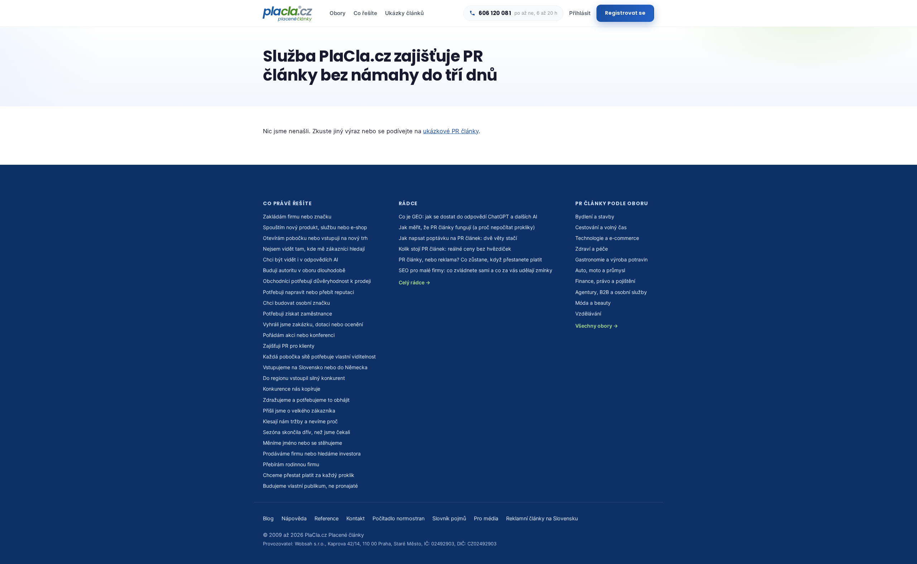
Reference (327, 518)
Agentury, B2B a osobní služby (611, 292)
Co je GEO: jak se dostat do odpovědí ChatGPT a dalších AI (468, 216)
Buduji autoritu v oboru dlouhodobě (304, 270)
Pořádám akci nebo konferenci (299, 335)
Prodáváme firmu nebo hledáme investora (312, 453)
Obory (338, 13)
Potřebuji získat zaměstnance (297, 313)
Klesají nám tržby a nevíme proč (300, 421)
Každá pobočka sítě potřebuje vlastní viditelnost (319, 356)
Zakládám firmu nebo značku (297, 216)
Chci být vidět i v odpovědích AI (300, 259)
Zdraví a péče (591, 249)
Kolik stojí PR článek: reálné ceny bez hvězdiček (455, 249)
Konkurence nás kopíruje (291, 389)
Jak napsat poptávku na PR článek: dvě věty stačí (458, 238)
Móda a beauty (593, 303)
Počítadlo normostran (398, 518)
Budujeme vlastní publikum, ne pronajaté (310, 486)
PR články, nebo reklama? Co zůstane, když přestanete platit (470, 259)
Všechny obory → (596, 326)
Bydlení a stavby (594, 216)
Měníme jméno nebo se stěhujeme (302, 443)
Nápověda (294, 518)
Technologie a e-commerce (607, 238)
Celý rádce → (414, 282)
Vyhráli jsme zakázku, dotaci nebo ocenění (313, 324)
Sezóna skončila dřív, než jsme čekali (306, 432)
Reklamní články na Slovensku (542, 518)
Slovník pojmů (449, 518)
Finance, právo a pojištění (605, 281)
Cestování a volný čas (600, 227)
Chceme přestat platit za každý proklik (308, 475)
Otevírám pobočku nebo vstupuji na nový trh (315, 238)
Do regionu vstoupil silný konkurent (304, 378)
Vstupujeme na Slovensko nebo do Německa (315, 367)
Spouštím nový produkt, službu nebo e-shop (315, 227)
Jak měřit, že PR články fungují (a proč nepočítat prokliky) (467, 227)
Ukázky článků (404, 13)
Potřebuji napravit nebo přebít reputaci (308, 292)
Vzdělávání (588, 313)
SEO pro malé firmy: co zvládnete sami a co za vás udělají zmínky (475, 270)
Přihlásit (580, 13)
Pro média (486, 518)
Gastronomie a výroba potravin (611, 259)
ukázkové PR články (451, 131)
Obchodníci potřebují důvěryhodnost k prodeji (317, 281)
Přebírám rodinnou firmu (291, 464)
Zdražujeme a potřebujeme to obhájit (306, 400)
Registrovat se (625, 12)
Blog (268, 518)
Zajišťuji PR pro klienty (289, 346)
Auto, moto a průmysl (600, 270)
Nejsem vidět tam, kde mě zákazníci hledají (314, 249)
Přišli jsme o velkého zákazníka (299, 411)
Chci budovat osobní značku (296, 303)
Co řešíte (365, 13)
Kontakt (355, 518)
